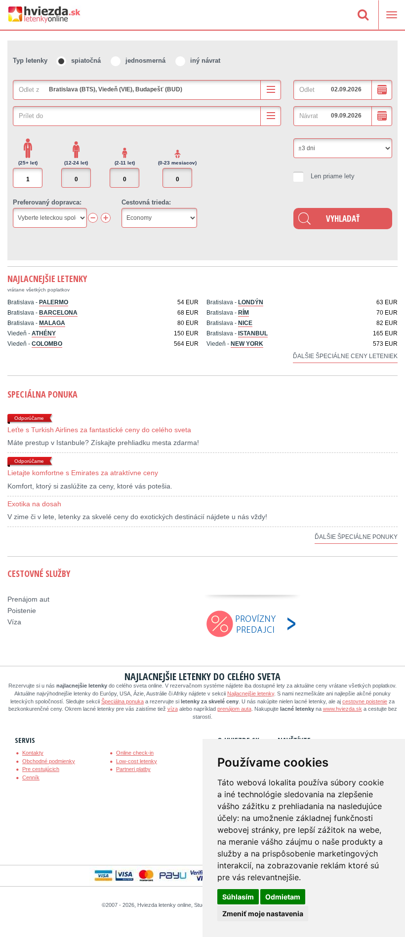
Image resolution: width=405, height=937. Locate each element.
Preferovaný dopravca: (47, 202)
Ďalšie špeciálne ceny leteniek (345, 356)
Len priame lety (333, 176)
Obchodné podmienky (48, 761)
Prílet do (31, 116)
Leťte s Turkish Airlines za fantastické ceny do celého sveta (99, 430)
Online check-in (135, 753)
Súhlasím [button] (238, 897)
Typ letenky (30, 60)
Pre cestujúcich (40, 769)
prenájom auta (234, 709)
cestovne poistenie (364, 701)
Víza (14, 622)
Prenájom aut (28, 599)
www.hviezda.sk (342, 709)
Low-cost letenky (136, 761)
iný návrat (205, 60)
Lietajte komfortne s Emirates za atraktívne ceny (82, 473)
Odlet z (29, 89)
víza (172, 709)
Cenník (31, 777)
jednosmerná (145, 60)
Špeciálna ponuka (122, 701)
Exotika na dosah (34, 504)
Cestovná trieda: (146, 202)
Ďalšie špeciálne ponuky (356, 536)
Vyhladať (343, 218)
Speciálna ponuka (42, 394)
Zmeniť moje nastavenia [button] (262, 913)
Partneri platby (133, 769)
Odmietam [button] (282, 897)
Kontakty (32, 753)
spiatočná (86, 60)
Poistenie (21, 610)
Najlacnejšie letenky (47, 279)
